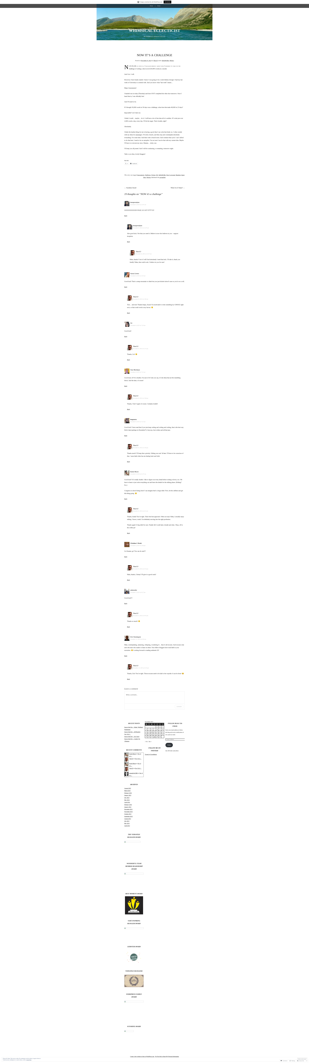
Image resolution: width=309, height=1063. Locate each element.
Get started (167, 2)
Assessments (140, 175)
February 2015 (128, 793)
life (157, 175)
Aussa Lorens (134, 273)
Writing (149, 177)
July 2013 (126, 821)
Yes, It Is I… (127, 734)
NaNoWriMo (165, 60)
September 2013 (128, 816)
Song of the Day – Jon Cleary (131, 736)
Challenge (148, 175)
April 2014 (127, 802)
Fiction (153, 175)
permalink (162, 177)
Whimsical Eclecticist (154, 30)
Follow (169, 745)
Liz (131, 323)
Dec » (150, 741)
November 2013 (128, 811)
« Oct (146, 741)
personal (172, 175)
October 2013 (127, 814)
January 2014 (127, 807)
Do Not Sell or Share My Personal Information (167, 1056)
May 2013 (127, 823)
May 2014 (127, 800)
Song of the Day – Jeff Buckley (132, 732)
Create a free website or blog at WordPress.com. (142, 1056)
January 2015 (127, 795)
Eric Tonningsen (135, 637)
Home (151, 6)
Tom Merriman (135, 370)
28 (154, 736)
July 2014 (126, 797)
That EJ (155, 60)
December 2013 (128, 809)
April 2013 (127, 825)
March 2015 (127, 790)
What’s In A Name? (178, 188)
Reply (125, 215)
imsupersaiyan (134, 202)
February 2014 (128, 804)
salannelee (133, 590)
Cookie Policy (29, 1060)
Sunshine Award (130, 188)
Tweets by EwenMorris (151, 754)
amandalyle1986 (133, 773)
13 (151, 731)
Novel (168, 175)
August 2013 (127, 818)
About (158, 6)
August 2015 (127, 788)
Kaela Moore (134, 472)
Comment (179, 706)
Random (178, 175)
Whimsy (172, 60)
